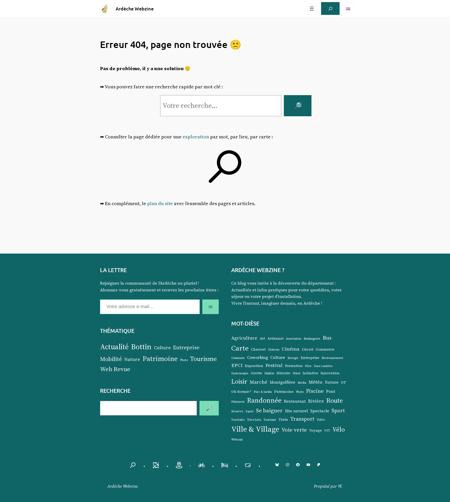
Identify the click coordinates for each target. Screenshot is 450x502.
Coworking (257, 357)
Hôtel (296, 373)
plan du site (160, 203)
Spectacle (319, 411)
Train (283, 419)
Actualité (114, 347)
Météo (315, 382)
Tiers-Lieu (254, 420)
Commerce (325, 349)
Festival (274, 365)
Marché (258, 381)
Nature (132, 359)
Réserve (237, 411)
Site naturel (296, 411)
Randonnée (264, 400)
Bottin (141, 346)
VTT (327, 431)
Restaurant (295, 401)
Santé (250, 411)
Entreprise (186, 347)
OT (343, 382)
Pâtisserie (238, 402)
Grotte (256, 373)
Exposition (254, 365)
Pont (330, 391)
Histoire (283, 373)
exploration (196, 136)
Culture (162, 348)
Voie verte (294, 429)
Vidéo (321, 420)
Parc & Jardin (263, 392)
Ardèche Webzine (135, 8)
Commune (238, 358)
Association (293, 339)
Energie (293, 358)
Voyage (315, 430)
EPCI (236, 365)
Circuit (307, 349)
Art (262, 338)
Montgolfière (282, 382)
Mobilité (111, 359)
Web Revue (115, 369)
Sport (338, 410)
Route (334, 400)
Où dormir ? (241, 391)
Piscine (315, 391)
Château (273, 350)
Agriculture (244, 338)
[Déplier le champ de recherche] (330, 8)
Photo (184, 360)
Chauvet (258, 349)
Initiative (310, 373)
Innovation (330, 373)
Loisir (239, 381)
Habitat (269, 373)
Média (302, 383)
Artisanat (275, 338)
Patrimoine (160, 358)
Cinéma (290, 348)
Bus (327, 337)
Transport (302, 419)
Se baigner (269, 410)
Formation (294, 365)
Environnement (332, 358)
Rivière (316, 401)
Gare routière (323, 366)
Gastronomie (239, 373)
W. (340, 486)
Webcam (237, 440)
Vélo (338, 429)
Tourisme (203, 358)
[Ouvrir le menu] (312, 8)
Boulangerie (312, 339)
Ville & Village (255, 429)
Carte (240, 348)
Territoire (238, 420)
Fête (308, 366)
